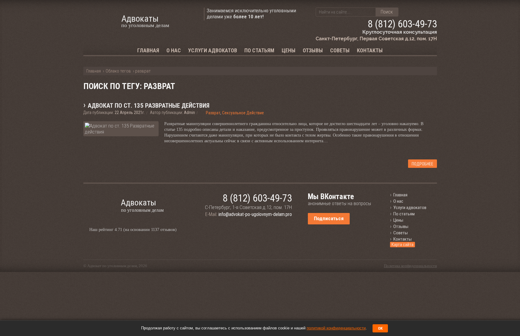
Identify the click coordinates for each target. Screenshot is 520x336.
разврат (213, 112)
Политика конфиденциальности (410, 266)
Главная (148, 50)
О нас (173, 50)
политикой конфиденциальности (336, 328)
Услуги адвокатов (212, 50)
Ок (380, 328)
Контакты (370, 50)
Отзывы (313, 50)
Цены (289, 50)
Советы (340, 50)
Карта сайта (402, 244)
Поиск (387, 12)
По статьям (259, 50)
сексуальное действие (243, 112)
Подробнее (422, 164)
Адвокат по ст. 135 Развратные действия (148, 105)
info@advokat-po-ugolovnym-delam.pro (255, 214)
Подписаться (329, 218)
